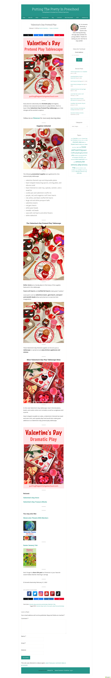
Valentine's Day (51, 604)
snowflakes (73, 169)
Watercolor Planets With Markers (35, 518)
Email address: (79, 52)
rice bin (81, 157)
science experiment (80, 159)
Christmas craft (80, 140)
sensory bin (80, 162)
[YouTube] (46, 593)
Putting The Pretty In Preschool (55, 9)
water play (79, 173)
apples (72, 138)
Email (23, 643)
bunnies (75, 138)
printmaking (80, 155)
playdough (78, 153)
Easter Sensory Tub (30, 545)
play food (55, 606)
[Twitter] (35, 593)
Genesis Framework (59, 670)
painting (79, 150)
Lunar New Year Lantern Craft (77, 94)
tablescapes (77, 171)
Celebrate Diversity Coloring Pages (78, 89)
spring (79, 169)
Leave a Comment (54, 28)
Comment (24, 618)
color (84, 140)
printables (76, 155)
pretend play (45, 604)
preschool (38, 604)
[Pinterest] (52, 593)
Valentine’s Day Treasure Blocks (35, 502)
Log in (71, 670)
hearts (45, 606)
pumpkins (76, 157)
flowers (73, 144)
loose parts (50, 606)
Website (23, 650)
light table (79, 147)
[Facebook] (29, 593)
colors (86, 140)
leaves (86, 144)
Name (23, 636)
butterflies (79, 138)
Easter (83, 142)
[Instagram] (40, 593)
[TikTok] (58, 593)
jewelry (83, 144)
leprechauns (74, 147)
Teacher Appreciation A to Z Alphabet (79, 71)
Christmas (75, 140)
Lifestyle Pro (50, 670)
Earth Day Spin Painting (76, 81)
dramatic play (32, 604)
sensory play (76, 165)
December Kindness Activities (77, 113)
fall (85, 142)
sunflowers (73, 171)
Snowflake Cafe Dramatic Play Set (78, 103)
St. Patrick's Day (84, 169)
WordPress (66, 670)
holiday (80, 144)
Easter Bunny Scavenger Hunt (77, 84)
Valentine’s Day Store (31, 498)
